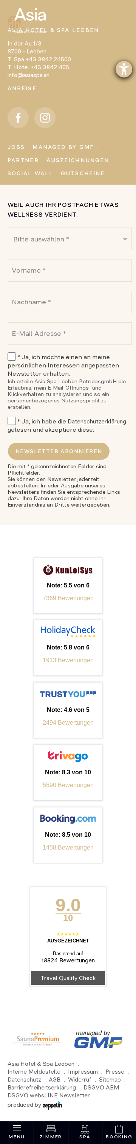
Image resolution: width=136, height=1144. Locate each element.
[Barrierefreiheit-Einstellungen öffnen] (124, 69)
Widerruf (79, 1079)
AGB (54, 1079)
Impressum (83, 1071)
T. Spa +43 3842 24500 (39, 59)
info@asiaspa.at (28, 75)
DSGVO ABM (101, 1087)
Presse (114, 1071)
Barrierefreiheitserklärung (42, 1087)
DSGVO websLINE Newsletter (49, 1095)
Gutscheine (83, 173)
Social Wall (30, 173)
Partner (23, 160)
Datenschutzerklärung (97, 421)
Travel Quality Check (68, 978)
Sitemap (110, 1079)
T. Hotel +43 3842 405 (38, 67)
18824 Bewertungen (68, 960)
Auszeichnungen (77, 160)
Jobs (16, 147)
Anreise (22, 88)
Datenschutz (24, 1079)
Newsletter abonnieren (58, 451)
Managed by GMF (63, 147)
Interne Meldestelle (34, 1071)
